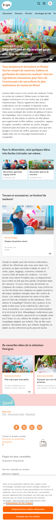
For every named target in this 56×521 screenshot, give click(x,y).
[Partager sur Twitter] (24, 427)
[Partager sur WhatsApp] (32, 427)
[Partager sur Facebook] (16, 427)
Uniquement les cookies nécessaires (28, 509)
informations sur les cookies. (20, 503)
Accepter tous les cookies (28, 516)
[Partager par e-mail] (39, 427)
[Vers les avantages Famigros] (23, 167)
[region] (28, 498)
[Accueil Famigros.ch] (7, 5)
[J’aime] (50, 253)
